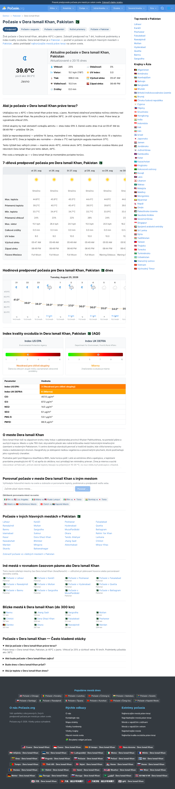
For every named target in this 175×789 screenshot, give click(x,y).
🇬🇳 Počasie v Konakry (51, 696)
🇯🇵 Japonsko (141, 138)
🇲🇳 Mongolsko (141, 196)
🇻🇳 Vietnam (140, 264)
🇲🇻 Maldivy (139, 192)
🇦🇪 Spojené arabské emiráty (148, 226)
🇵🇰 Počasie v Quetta (106, 585)
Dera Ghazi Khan (42, 537)
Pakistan (17, 16)
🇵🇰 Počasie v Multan (44, 585)
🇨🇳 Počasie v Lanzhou (75, 696)
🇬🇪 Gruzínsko (141, 111)
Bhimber (38, 541)
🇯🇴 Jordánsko (141, 146)
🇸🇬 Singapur (140, 222)
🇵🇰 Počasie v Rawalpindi (15, 585)
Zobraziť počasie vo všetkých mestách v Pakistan (28, 554)
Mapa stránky (72, 722)
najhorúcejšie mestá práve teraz (48, 43)
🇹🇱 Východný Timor (144, 268)
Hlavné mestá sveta (75, 735)
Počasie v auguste (30, 29)
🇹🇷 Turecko (140, 249)
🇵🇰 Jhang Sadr (41, 613)
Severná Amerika (136, 8)
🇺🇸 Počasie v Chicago (29, 696)
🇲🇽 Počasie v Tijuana (74, 701)
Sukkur (37, 533)
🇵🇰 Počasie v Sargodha (46, 591)
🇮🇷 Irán (137, 131)
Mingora (38, 544)
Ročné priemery (77, 29)
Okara (68, 533)
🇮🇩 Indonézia (141, 123)
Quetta (99, 525)
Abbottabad (71, 544)
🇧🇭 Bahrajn (139, 81)
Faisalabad (101, 521)
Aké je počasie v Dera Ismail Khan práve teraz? (31, 645)
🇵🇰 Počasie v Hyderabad (77, 585)
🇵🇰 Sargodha (71, 613)
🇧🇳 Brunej (139, 96)
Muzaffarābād (72, 529)
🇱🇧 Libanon (140, 180)
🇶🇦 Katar (138, 157)
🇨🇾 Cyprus (139, 104)
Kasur (5, 537)
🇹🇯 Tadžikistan (141, 238)
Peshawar (70, 521)
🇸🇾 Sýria (138, 234)
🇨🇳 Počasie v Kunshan (97, 701)
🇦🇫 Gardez (8, 625)
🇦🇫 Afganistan (141, 69)
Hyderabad (70, 525)
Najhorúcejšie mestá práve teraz (136, 713)
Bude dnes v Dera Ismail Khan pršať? (25, 664)
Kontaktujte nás (72, 718)
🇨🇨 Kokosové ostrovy (145, 169)
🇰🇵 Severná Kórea (143, 219)
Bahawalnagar (41, 548)
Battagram (101, 529)
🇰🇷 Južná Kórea (142, 150)
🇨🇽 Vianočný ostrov (144, 261)
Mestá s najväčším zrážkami (135, 722)
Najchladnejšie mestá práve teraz (136, 718)
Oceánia (118, 8)
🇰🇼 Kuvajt (139, 173)
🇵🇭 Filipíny (139, 108)
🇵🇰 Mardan (101, 625)
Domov (6, 16)
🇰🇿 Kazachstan (142, 161)
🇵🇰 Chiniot (8, 619)
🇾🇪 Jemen (139, 142)
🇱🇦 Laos (138, 176)
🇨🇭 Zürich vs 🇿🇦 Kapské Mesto (54, 504)
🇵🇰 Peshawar (102, 619)
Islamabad (8, 533)
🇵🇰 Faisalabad (72, 619)
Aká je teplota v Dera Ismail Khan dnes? (26, 670)
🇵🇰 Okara (38, 625)
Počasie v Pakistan (100, 29)
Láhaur (6, 521)
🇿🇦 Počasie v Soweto (146, 696)
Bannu (6, 529)
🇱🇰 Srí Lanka (140, 230)
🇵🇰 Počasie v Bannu (13, 591)
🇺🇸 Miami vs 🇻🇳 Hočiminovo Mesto (20, 504)
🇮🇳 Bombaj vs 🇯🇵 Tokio (96, 499)
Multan (37, 525)
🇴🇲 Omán (139, 207)
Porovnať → (83, 489)
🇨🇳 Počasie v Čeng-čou (120, 701)
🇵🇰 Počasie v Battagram (108, 591)
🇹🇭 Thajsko (140, 245)
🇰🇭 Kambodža (141, 154)
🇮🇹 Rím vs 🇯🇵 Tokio (72, 499)
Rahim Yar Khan (104, 533)
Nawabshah (9, 541)
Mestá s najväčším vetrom (134, 726)
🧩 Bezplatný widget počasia (78, 739)
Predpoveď (10, 29)
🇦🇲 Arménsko (141, 73)
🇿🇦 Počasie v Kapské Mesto (147, 701)
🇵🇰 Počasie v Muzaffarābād (72, 593)
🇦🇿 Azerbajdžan (142, 77)
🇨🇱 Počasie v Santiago (26, 701)
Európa (83, 8)
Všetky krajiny (72, 731)
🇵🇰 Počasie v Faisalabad (108, 579)
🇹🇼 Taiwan (139, 241)
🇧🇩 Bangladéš (141, 85)
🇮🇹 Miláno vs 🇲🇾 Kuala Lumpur (46, 499)
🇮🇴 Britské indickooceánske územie (152, 92)
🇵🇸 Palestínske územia (146, 211)
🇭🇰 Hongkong (141, 115)
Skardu (6, 548)
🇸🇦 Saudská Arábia (144, 215)
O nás (68, 713)
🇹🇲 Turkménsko (142, 253)
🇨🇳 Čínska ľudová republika (148, 100)
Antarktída (68, 8)
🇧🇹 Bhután (139, 89)
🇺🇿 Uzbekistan (141, 257)
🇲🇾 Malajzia (140, 188)
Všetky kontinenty (74, 726)
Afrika (53, 8)
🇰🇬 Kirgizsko (140, 165)
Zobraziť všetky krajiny (112, 2)
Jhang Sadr (71, 541)
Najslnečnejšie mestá (131, 731)
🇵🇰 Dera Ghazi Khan (44, 619)
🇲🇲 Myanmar (140, 199)
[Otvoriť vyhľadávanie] (162, 8)
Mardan (7, 544)
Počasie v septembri (54, 29)
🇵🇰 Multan (101, 613)
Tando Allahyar (72, 537)
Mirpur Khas (102, 544)
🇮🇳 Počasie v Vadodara (123, 696)
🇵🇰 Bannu (7, 613)
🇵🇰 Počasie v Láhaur (13, 579)
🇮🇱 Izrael (138, 134)
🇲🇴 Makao (139, 184)
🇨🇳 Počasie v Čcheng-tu (98, 696)
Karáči (37, 521)
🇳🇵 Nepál (138, 203)
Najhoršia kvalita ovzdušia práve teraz (139, 735)
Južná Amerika (100, 8)
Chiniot (99, 541)
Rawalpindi (8, 525)
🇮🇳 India (138, 119)
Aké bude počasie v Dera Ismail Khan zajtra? (29, 658)
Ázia (153, 8)
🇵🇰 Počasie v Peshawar (77, 579)
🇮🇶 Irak (137, 127)
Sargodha (39, 529)
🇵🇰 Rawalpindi (72, 625)
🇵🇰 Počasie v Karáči (44, 579)
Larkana (100, 537)
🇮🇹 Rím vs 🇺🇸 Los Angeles (16, 499)
